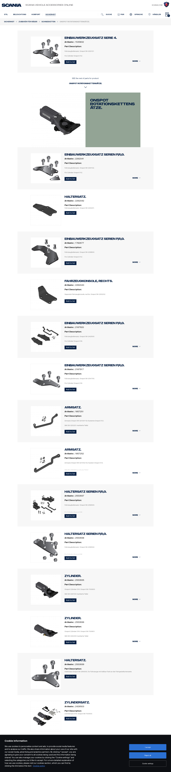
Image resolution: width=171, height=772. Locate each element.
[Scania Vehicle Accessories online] (11, 5)
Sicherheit (50, 14)
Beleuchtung (19, 14)
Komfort (36, 14)
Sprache (138, 14)
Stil (6, 14)
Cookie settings (147, 763)
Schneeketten (48, 22)
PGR (122, 14)
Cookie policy (39, 766)
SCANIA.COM (157, 5)
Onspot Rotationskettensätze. (112, 104)
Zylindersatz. (77, 702)
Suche (108, 14)
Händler (157, 14)
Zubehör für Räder (28, 22)
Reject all (147, 755)
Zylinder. (73, 576)
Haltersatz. (75, 196)
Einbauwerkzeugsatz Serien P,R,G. (94, 154)
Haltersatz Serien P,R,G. (86, 491)
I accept (148, 747)
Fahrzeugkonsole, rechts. (89, 281)
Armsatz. (73, 407)
